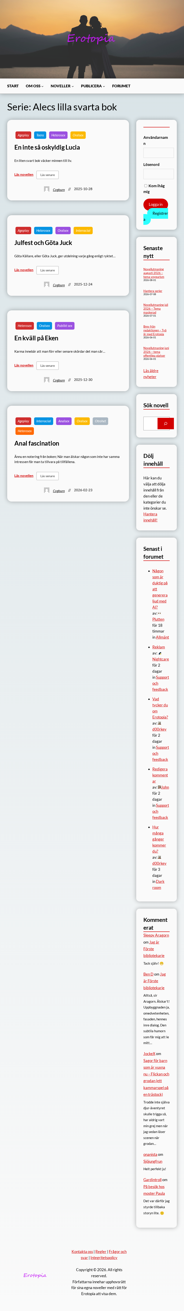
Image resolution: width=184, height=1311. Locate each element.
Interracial (83, 230)
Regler (100, 1251)
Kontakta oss (82, 1251)
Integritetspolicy (103, 1257)
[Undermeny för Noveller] (73, 86)
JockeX (149, 1053)
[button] (47, 175)
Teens (40, 135)
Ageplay (23, 135)
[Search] (166, 423)
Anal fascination (36, 443)
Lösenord (151, 164)
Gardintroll (152, 1179)
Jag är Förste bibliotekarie (154, 981)
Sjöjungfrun (152, 1161)
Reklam (158, 647)
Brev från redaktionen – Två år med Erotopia (154, 330)
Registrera (155, 216)
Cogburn (59, 190)
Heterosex (58, 135)
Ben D (148, 974)
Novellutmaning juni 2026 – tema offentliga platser (156, 351)
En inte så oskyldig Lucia (47, 147)
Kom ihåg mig (154, 188)
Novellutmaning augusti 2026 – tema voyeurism (153, 273)
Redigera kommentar (160, 775)
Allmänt (162, 637)
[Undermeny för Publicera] (104, 86)
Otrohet (100, 421)
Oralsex (78, 135)
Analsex (63, 421)
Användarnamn (155, 140)
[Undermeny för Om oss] (42, 86)
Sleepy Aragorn (156, 935)
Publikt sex (64, 326)
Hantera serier (152, 291)
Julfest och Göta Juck (43, 242)
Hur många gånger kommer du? (159, 839)
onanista (150, 1154)
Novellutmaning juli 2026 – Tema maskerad (155, 308)
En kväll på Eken (36, 338)
